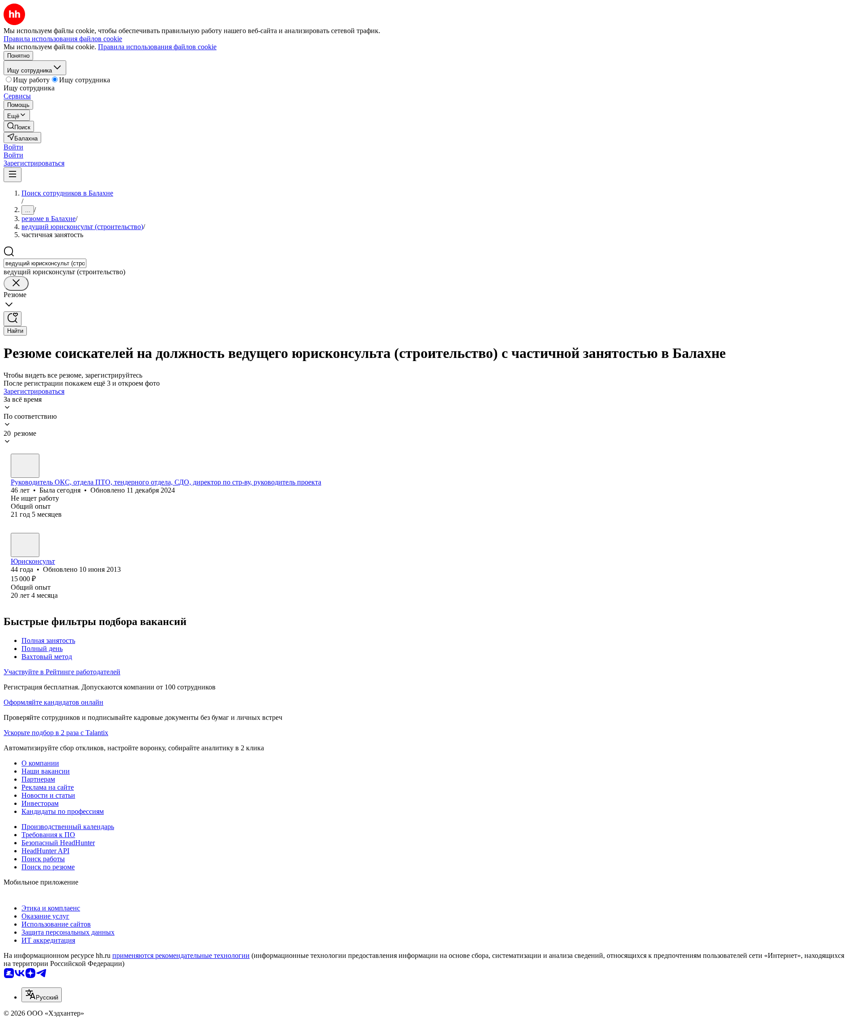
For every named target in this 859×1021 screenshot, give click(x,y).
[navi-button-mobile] (12, 174)
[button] (13, 147)
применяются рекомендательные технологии (181, 955)
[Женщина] (25, 466)
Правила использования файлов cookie (157, 47)
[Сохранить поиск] (12, 318)
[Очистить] (16, 283)
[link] (19, 126)
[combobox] (45, 263)
